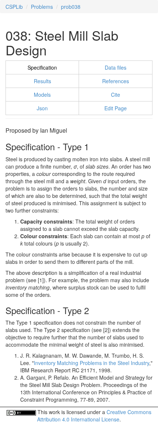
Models (42, 94)
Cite (115, 94)
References (115, 81)
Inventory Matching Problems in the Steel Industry (91, 362)
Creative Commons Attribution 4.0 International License (94, 415)
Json (42, 108)
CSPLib (14, 6)
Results (42, 81)
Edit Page (115, 108)
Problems (42, 6)
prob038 (70, 6)
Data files (115, 67)
